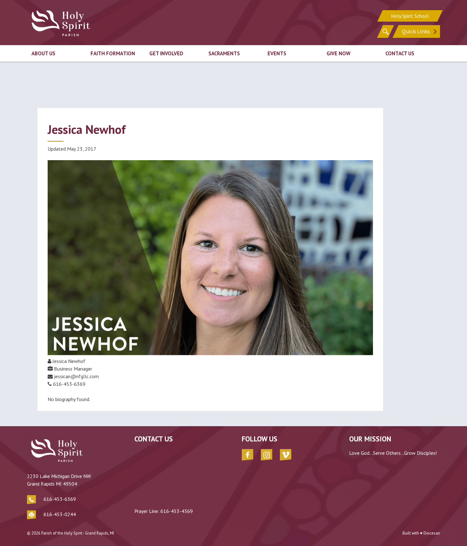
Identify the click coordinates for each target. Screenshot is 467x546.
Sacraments (224, 53)
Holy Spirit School (410, 16)
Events (276, 53)
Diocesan (431, 533)
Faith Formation (113, 53)
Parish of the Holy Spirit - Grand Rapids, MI (77, 533)
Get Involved (166, 53)
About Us (43, 53)
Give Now (338, 53)
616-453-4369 (176, 511)
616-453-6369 (60, 499)
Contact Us (399, 53)
